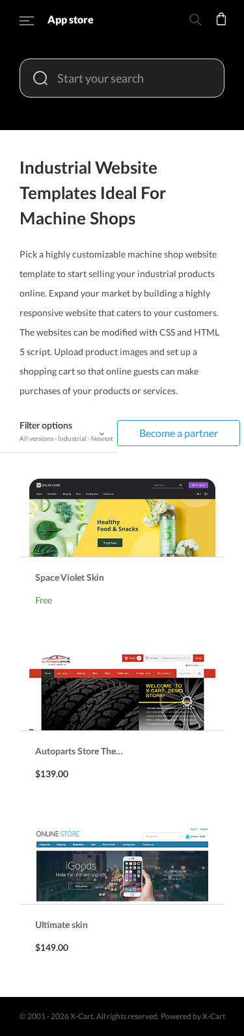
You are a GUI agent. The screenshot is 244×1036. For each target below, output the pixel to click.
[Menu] (26, 23)
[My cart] (221, 28)
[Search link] (195, 22)
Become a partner (178, 433)
